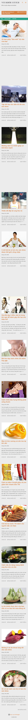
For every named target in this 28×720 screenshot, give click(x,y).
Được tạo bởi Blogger (15, 714)
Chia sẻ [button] (4, 55)
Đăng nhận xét (11, 55)
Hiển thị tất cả (21, 12)
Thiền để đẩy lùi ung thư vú (12, 211)
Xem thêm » (23, 55)
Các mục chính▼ (8, 18)
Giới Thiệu (14, 18)
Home (2, 18)
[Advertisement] (14, 71)
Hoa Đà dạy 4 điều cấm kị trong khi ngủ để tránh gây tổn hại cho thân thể (14, 317)
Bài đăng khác (22, 709)
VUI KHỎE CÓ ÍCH (10, 2)
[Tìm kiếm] (22, 2)
